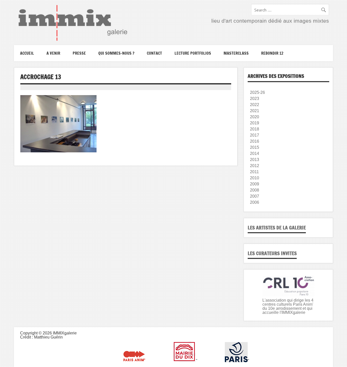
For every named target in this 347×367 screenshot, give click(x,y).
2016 (254, 141)
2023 (254, 98)
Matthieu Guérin (48, 337)
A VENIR (53, 53)
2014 (254, 153)
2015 (254, 147)
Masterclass (236, 53)
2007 (254, 196)
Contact (154, 53)
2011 (254, 172)
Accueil (27, 53)
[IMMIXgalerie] (72, 22)
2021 (254, 111)
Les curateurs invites (272, 253)
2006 (254, 202)
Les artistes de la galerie (277, 227)
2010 (254, 178)
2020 (254, 117)
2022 (254, 104)
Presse (79, 53)
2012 (254, 166)
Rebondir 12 (272, 53)
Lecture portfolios (193, 53)
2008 (254, 190)
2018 (254, 129)
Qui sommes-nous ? (116, 53)
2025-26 (257, 92)
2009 (254, 184)
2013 (254, 159)
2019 (254, 123)
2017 (254, 135)
